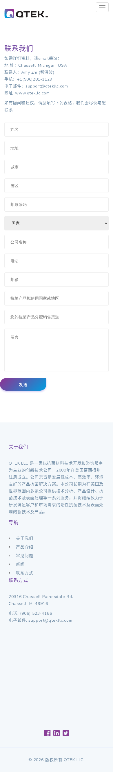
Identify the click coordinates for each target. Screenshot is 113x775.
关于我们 (24, 538)
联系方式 (24, 573)
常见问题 (24, 555)
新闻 (20, 564)
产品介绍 (24, 547)
